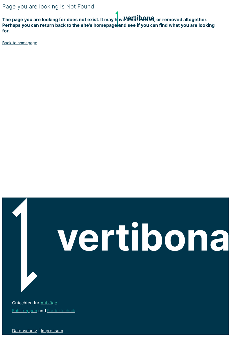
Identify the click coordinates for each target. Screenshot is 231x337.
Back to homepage (19, 42)
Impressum (52, 330)
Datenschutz (24, 330)
